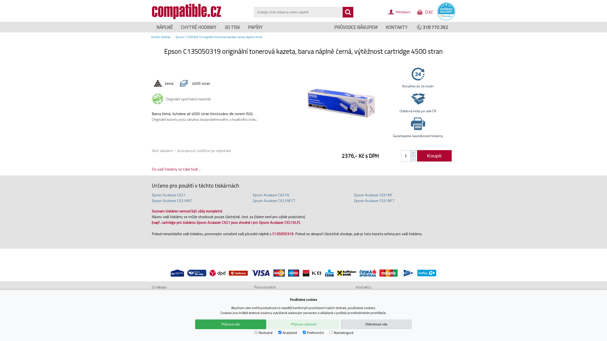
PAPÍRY (255, 27)
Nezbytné (266, 332)
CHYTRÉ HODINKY (198, 27)
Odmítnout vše (376, 324)
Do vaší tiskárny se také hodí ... (176, 169)
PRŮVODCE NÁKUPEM (356, 27)
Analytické (290, 332)
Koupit (434, 155)
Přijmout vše (230, 324)
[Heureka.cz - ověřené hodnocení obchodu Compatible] (446, 19)
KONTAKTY (397, 27)
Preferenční (315, 332)
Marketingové (344, 332)
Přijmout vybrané (303, 324)
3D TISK (232, 27)
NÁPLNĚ (164, 27)
